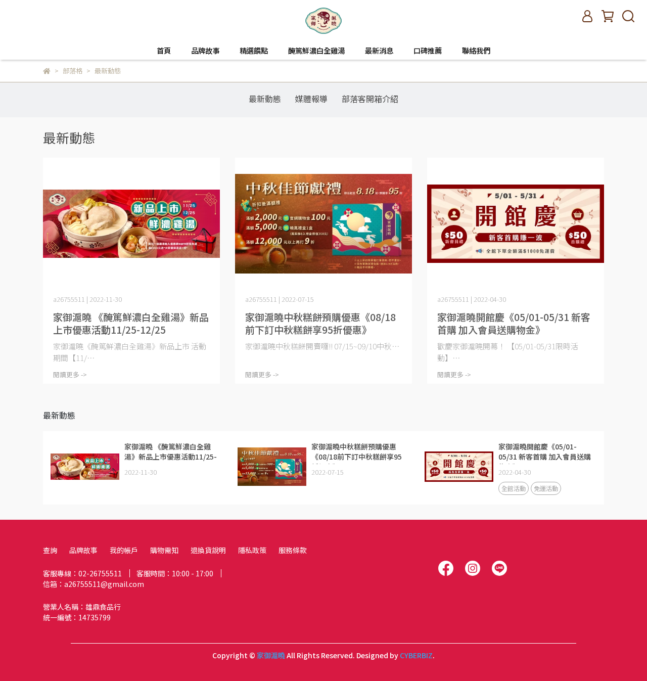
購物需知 (164, 550)
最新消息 (379, 51)
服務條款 (293, 550)
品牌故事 (205, 51)
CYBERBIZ (416, 655)
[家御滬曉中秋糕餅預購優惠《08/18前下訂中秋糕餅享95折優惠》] (323, 224)
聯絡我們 (476, 51)
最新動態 (265, 99)
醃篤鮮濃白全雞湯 (316, 51)
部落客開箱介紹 (370, 99)
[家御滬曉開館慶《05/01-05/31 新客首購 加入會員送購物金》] (515, 224)
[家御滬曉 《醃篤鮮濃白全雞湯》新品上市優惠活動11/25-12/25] (131, 224)
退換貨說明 (208, 550)
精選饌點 (254, 51)
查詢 (50, 550)
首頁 (164, 51)
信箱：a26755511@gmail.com (93, 584)
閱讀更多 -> (70, 374)
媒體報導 (311, 99)
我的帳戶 (124, 550)
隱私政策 (252, 550)
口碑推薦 (427, 51)
